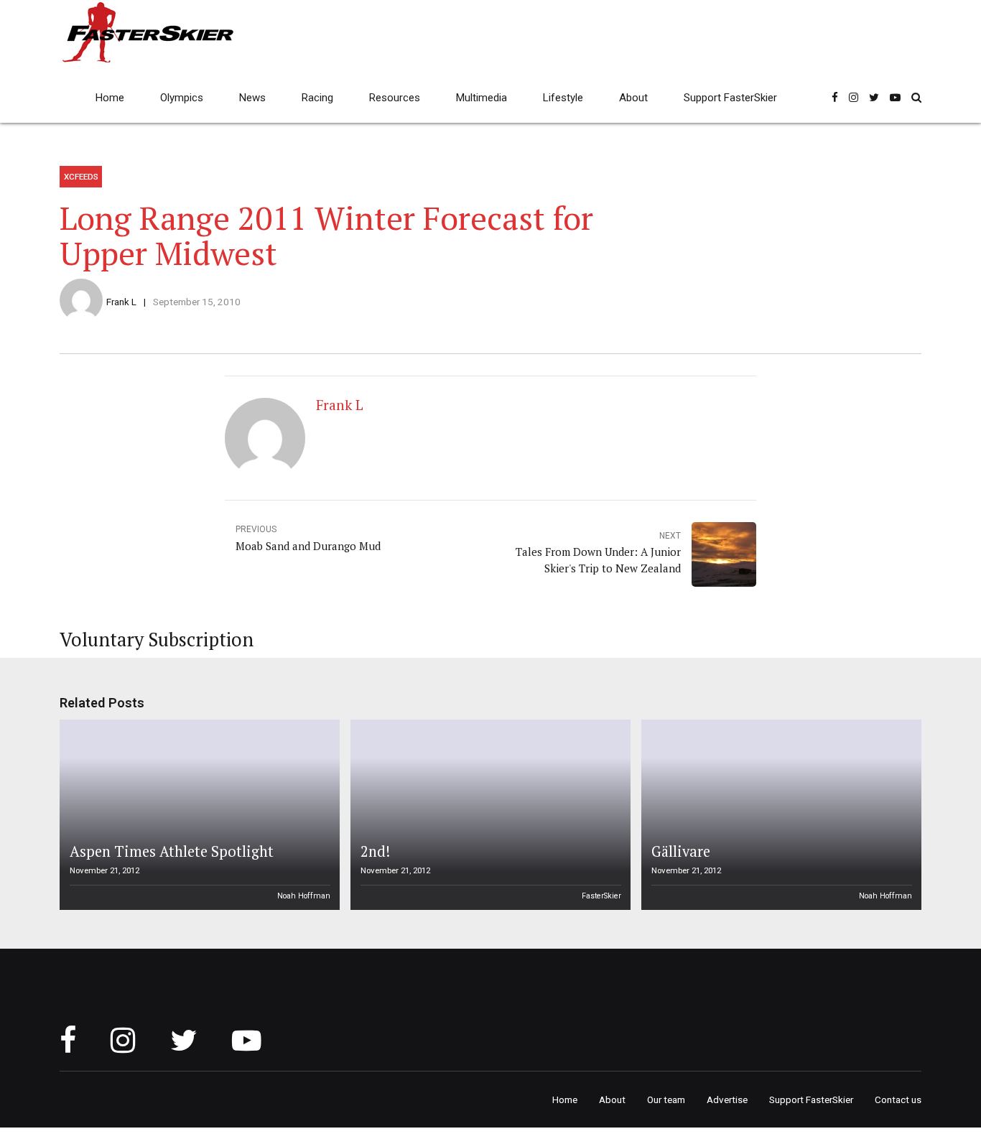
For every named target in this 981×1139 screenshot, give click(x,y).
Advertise (727, 1099)
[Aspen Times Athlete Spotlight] (197, 815)
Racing (317, 97)
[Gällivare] (779, 815)
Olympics (181, 97)
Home (110, 97)
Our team (666, 1099)
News (252, 97)
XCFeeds (81, 177)
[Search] (916, 97)
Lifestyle (563, 97)
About (633, 97)
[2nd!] (488, 815)
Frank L (121, 301)
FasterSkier (601, 896)
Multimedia (481, 97)
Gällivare (680, 851)
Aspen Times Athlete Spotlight (172, 851)
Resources (394, 97)
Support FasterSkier (730, 97)
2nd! (375, 851)
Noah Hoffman (303, 896)
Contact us (898, 1099)
